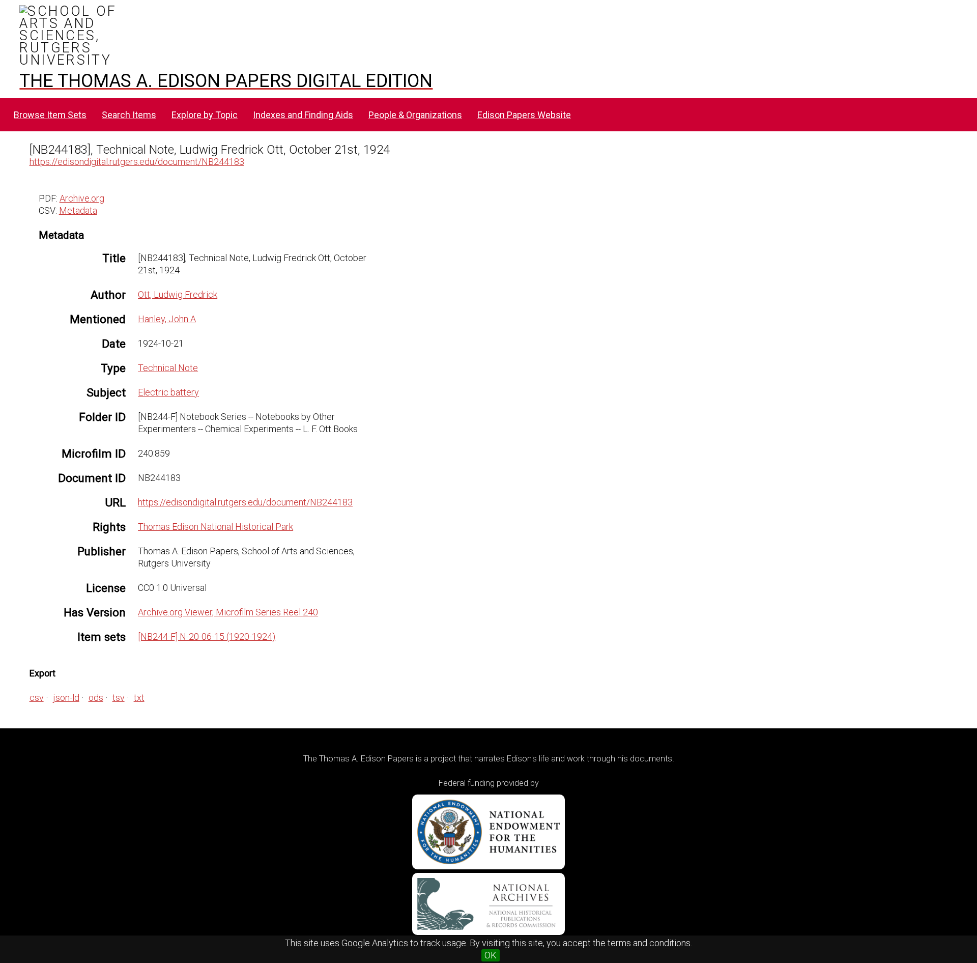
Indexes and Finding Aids (303, 114)
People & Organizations (415, 114)
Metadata (78, 210)
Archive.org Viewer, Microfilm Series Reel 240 (228, 612)
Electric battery (168, 392)
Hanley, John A (167, 319)
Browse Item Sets (50, 114)
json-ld (66, 697)
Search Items (129, 114)
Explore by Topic (204, 114)
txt (139, 697)
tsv (118, 697)
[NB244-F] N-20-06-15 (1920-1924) (206, 636)
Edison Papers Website (524, 114)
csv (37, 697)
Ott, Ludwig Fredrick (177, 294)
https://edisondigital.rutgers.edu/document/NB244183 (137, 161)
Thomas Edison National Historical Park (215, 526)
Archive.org (82, 198)
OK (490, 955)
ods (96, 697)
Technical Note (168, 367)
